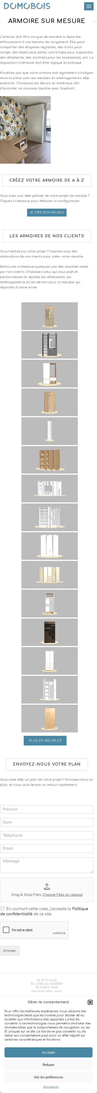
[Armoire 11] (49, 603)
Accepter (48, 1052)
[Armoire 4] (49, 402)
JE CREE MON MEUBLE (47, 212)
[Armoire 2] (49, 345)
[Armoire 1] (49, 316)
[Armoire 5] (49, 431)
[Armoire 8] (49, 517)
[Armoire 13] (49, 661)
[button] (90, 1002)
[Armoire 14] (49, 690)
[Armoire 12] (49, 632)
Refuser (48, 1065)
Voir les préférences (48, 1077)
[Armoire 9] (49, 546)
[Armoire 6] (49, 460)
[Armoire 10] (49, 575)
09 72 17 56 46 (47, 980)
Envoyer (10, 950)
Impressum (50, 1086)
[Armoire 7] (49, 488)
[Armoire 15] (49, 718)
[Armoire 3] (49, 373)
